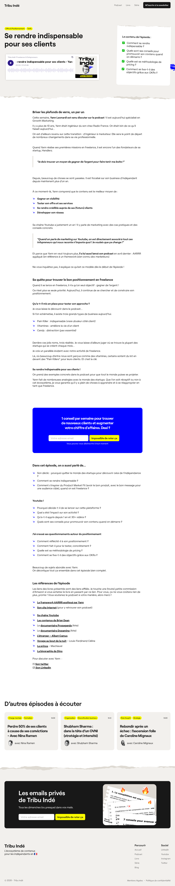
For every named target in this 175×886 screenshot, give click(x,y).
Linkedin (165, 849)
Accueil (138, 849)
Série (136, 5)
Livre (128, 5)
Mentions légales (135, 880)
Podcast (118, 5)
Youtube (165, 854)
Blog (137, 867)
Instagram (166, 858)
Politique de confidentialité (158, 880)
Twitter (164, 863)
